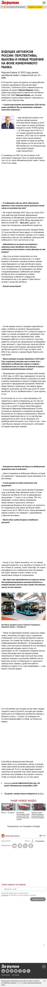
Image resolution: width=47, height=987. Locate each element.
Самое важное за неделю (13, 884)
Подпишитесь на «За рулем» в (23, 826)
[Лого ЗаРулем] (10, 3)
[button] (45, 981)
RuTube (41, 793)
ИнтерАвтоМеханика (15, 7)
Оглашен (8, 783)
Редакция (5, 975)
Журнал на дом (35, 7)
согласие (4, 895)
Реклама (15, 975)
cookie (19, 983)
